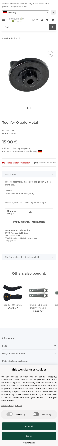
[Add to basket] (4, 47)
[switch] (9, 414)
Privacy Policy (7, 405)
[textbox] (25, 12)
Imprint (18, 405)
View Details (29, 442)
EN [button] (33, 19)
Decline (29, 436)
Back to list (8, 38)
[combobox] (25, 12)
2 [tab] (30, 108)
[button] (42, 20)
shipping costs (23, 148)
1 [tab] (27, 108)
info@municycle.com (17, 361)
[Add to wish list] (50, 54)
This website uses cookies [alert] (29, 369)
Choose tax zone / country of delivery (20, 151)
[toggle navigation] (3, 18)
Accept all (29, 426)
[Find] (52, 27)
